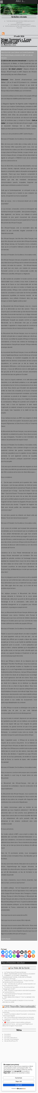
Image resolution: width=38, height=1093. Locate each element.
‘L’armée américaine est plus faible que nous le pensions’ (20, 22)
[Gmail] (22, 956)
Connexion (7, 1036)
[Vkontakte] (3, 952)
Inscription (7, 1034)
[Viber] (14, 952)
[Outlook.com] (25, 956)
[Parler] (18, 952)
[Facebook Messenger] (10, 956)
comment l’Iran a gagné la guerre (20, 24)
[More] (33, 956)
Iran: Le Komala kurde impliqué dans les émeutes (19, 1017)
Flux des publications (10, 1037)
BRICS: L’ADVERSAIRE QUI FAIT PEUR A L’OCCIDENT (19, 974)
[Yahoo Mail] (18, 956)
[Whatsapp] (14, 956)
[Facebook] (6, 956)
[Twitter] (6, 952)
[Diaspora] (22, 952)
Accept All (18, 1085)
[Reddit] (29, 952)
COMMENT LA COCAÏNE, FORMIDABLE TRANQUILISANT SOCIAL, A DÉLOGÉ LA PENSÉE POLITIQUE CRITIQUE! (17, 977)
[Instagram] (3, 956)
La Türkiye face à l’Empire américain (15, 972)
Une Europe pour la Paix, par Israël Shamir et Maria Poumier (20, 27)
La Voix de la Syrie (20, 968)
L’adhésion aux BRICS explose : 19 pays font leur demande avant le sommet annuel (18, 981)
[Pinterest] (29, 956)
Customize (18, 1078)
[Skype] (33, 952)
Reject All (19, 1081)
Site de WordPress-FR (11, 1041)
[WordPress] (25, 952)
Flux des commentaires (11, 1039)
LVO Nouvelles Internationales (20, 1006)
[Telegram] (10, 952)
